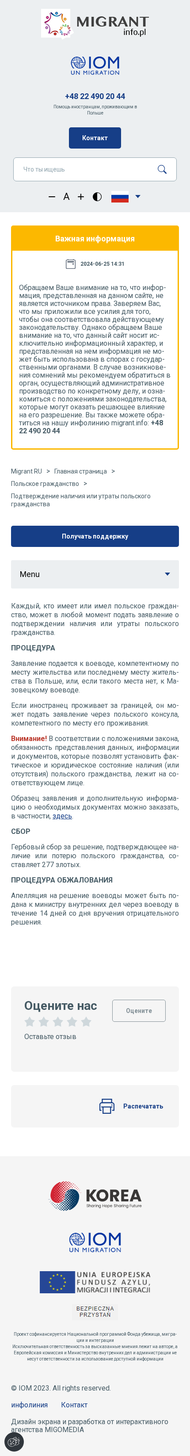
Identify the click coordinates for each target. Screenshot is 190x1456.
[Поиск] (165, 169)
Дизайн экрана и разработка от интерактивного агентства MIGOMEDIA (89, 1426)
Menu (30, 574)
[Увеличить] (81, 197)
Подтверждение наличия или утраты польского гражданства (81, 500)
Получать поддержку (95, 536)
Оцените (139, 1007)
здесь (62, 816)
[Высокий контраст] (97, 197)
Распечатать (143, 1106)
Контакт (95, 137)
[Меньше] (52, 197)
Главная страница (80, 471)
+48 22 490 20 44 (95, 96)
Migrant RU (26, 471)
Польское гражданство (45, 483)
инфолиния (29, 1405)
